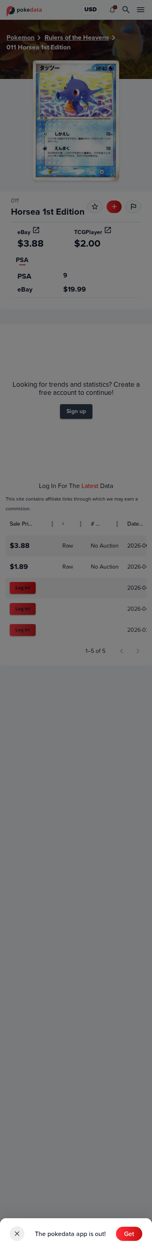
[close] (17, 1233)
